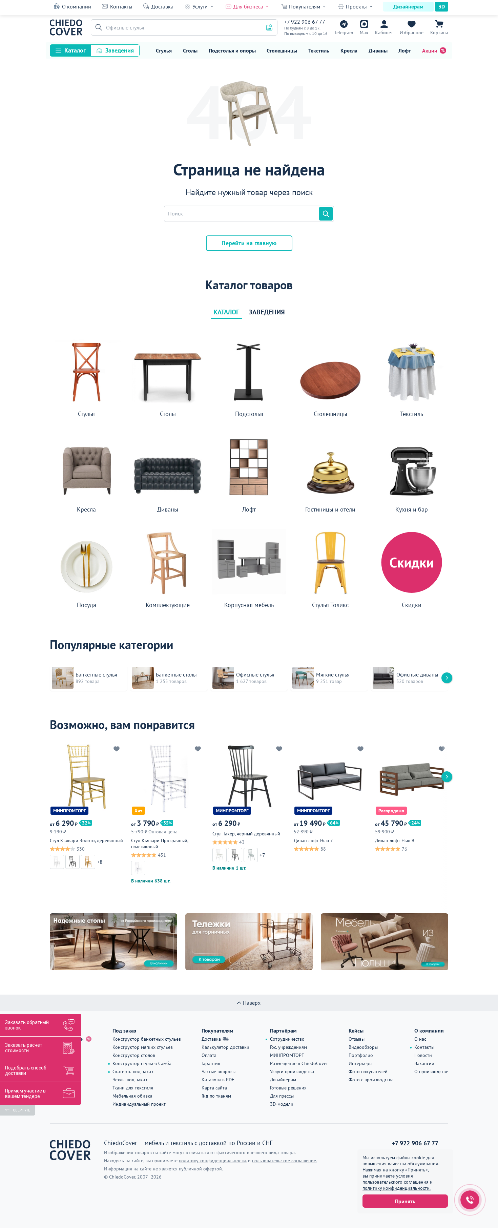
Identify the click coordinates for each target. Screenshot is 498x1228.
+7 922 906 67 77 (304, 21)
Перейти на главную (249, 243)
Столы (190, 50)
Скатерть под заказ (132, 1071)
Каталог (75, 50)
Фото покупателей (368, 1071)
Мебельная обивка (132, 1096)
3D (441, 6)
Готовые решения (288, 1088)
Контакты (121, 6)
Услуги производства (292, 1071)
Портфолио (361, 1055)
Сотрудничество (287, 1039)
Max (364, 32)
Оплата (209, 1055)
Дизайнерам (408, 6)
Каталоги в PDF (218, 1080)
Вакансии (424, 1063)
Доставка (162, 6)
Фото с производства (371, 1080)
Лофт (404, 50)
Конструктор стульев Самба (141, 1063)
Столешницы (282, 50)
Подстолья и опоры (232, 50)
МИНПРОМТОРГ (287, 1055)
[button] (97, 27)
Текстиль (318, 50)
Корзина (439, 32)
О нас (420, 1039)
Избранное (411, 32)
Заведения (119, 50)
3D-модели (281, 1104)
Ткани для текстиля (132, 1088)
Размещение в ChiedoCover (299, 1063)
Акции (429, 50)
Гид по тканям (216, 1096)
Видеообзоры (363, 1047)
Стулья (164, 50)
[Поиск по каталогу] (326, 214)
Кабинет (384, 32)
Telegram (343, 32)
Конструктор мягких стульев (142, 1047)
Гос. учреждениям (288, 1047)
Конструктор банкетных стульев (146, 1039)
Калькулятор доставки (225, 1047)
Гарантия (211, 1063)
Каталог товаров (249, 285)
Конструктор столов (133, 1055)
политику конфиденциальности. (396, 1188)
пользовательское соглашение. (284, 1161)
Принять (405, 1201)
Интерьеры (360, 1063)
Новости (423, 1055)
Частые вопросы (218, 1071)
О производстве (431, 1071)
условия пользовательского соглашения (395, 1179)
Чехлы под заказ (129, 1080)
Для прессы (282, 1096)
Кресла (348, 50)
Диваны (378, 50)
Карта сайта (214, 1088)
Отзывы (357, 1039)
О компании (76, 6)
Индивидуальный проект (139, 1104)
